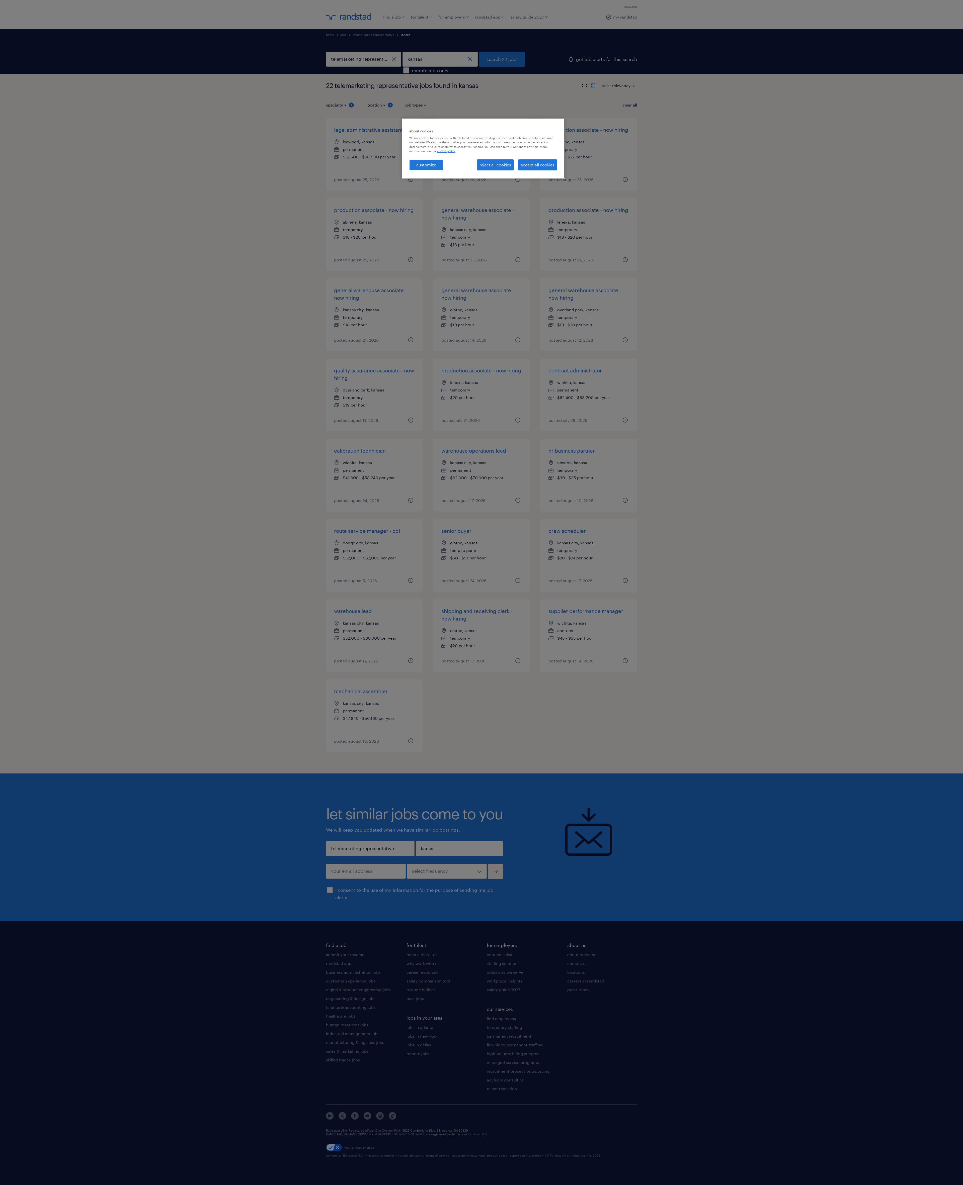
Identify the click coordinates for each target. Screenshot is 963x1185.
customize (426, 164)
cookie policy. (446, 151)
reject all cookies (495, 164)
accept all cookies (537, 164)
